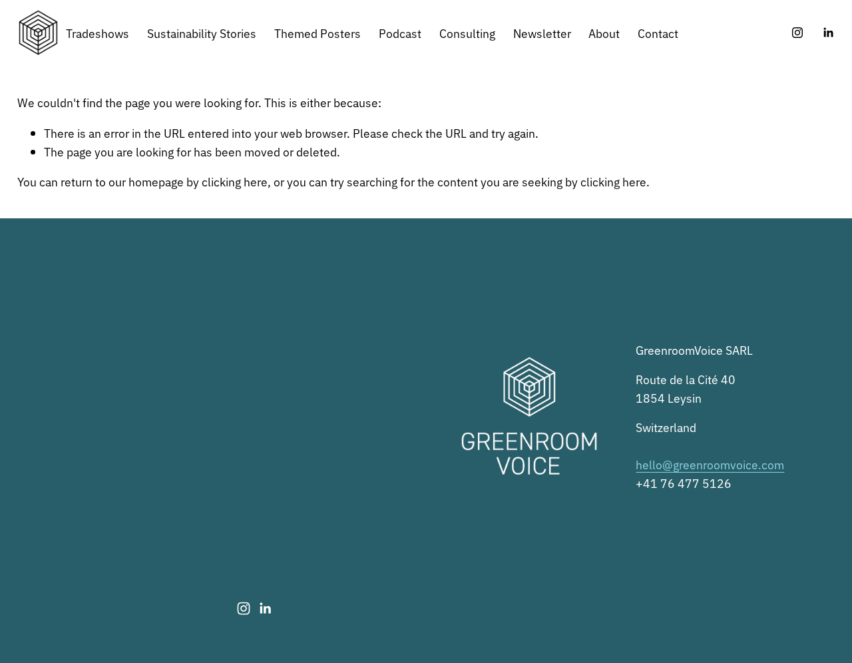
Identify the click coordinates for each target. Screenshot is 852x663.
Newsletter (542, 33)
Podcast (400, 33)
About (604, 33)
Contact (658, 33)
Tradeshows (97, 33)
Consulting (467, 33)
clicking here (235, 181)
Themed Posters (317, 33)
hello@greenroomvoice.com (710, 464)
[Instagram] (797, 32)
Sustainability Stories (201, 33)
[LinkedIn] (828, 32)
